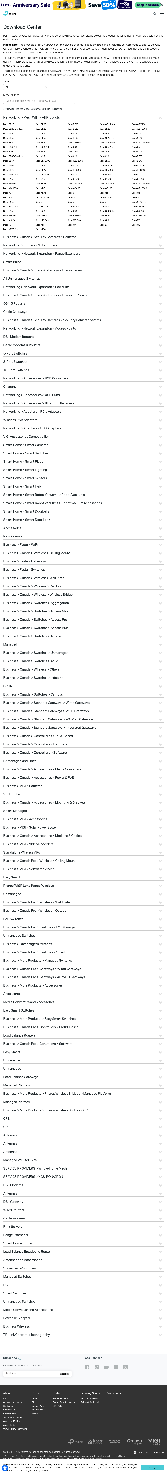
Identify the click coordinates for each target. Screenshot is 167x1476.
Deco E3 (103, 224)
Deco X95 (8, 192)
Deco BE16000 (139, 170)
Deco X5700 (138, 206)
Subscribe (64, 1374)
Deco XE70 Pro (139, 202)
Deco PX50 (8, 202)
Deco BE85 (73, 133)
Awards (35, 1413)
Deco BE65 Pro (106, 165)
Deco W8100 (105, 188)
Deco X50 (104, 220)
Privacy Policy (9, 1413)
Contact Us (8, 1406)
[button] (20, 1358)
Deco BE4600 (74, 215)
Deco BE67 (137, 156)
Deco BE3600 (74, 170)
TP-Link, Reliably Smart (10, 12)
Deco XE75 (137, 138)
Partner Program (60, 1398)
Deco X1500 (74, 179)
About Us (7, 1398)
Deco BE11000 (42, 174)
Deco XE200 (9, 142)
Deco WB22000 (75, 160)
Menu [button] (162, 11)
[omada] (134, 1442)
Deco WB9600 (42, 215)
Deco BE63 (137, 133)
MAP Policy (58, 1406)
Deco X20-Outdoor (141, 183)
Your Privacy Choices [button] (12, 1417)
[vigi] (154, 1442)
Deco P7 (136, 220)
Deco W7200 (138, 151)
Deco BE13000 (42, 160)
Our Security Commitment (15, 1429)
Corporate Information (13, 1402)
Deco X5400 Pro (107, 211)
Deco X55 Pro (106, 147)
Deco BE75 (8, 170)
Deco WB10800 (139, 129)
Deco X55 (136, 147)
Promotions (113, 1393)
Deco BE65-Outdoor (13, 156)
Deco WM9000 (10, 188)
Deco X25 (40, 156)
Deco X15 (136, 174)
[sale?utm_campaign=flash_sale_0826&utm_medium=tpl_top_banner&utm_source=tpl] (83, 5)
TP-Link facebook (87, 1367)
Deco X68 (40, 211)
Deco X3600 (138, 211)
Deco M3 (136, 224)
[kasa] (95, 1442)
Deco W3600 (74, 188)
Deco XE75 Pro (106, 138)
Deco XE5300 (74, 142)
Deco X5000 (105, 197)
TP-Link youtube (106, 1367)
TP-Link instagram (96, 1367)
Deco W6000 (9, 215)
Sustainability (9, 1409)
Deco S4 (72, 192)
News (34, 1398)
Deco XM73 (41, 188)
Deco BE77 (137, 160)
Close (161, 5)
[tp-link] (75, 1442)
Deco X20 (8, 151)
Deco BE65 (40, 138)
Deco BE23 (73, 124)
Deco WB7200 (139, 124)
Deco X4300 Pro (107, 142)
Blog (34, 1402)
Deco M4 (39, 224)
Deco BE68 (8, 165)
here (85, 57)
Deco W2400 (74, 206)
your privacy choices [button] (38, 1470)
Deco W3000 (105, 174)
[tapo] (115, 1442)
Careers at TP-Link (11, 1421)
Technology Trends (89, 1398)
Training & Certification (91, 1402)
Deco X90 (104, 206)
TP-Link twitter (125, 1367)
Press (35, 1393)
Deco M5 (103, 192)
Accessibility (9, 1425)
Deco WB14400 (107, 124)
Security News (38, 1409)
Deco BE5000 (106, 170)
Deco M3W (40, 229)
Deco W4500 (9, 183)
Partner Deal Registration (64, 1402)
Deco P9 (7, 224)
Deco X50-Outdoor (141, 142)
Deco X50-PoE (10, 147)
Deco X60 (72, 147)
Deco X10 (72, 174)
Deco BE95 (8, 133)
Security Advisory (40, 1406)
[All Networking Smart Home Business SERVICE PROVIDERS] (26, 87)
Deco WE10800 (139, 188)
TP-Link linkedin (116, 1367)
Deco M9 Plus (9, 220)
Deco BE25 (8, 124)
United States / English (150, 1452)
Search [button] (155, 11)
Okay (152, 1467)
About (7, 1393)
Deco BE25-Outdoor (13, 129)
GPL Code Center (21, 65)
